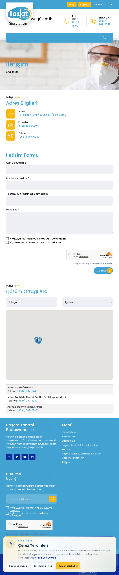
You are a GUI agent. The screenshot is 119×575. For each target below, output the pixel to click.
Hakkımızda (68, 436)
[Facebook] (9, 457)
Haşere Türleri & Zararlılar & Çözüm (81, 453)
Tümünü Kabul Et (68, 565)
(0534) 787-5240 (105, 22)
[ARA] (105, 37)
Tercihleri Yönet (43, 565)
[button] (38, 341)
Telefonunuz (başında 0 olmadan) (27, 194)
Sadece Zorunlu (18, 565)
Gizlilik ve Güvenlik (45, 557)
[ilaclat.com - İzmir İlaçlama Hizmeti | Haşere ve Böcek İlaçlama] (19, 13)
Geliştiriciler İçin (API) (73, 457)
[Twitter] (17, 457)
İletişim (66, 462)
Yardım (66, 449)
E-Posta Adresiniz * (17, 178)
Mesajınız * (12, 209)
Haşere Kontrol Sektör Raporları (80, 445)
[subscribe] (52, 499)
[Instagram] (32, 457)
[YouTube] (25, 457)
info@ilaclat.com (28, 125)
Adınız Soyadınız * (17, 162)
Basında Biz (68, 440)
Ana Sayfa (12, 72)
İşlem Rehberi (69, 432)
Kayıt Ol (84, 4)
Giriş (71, 4)
